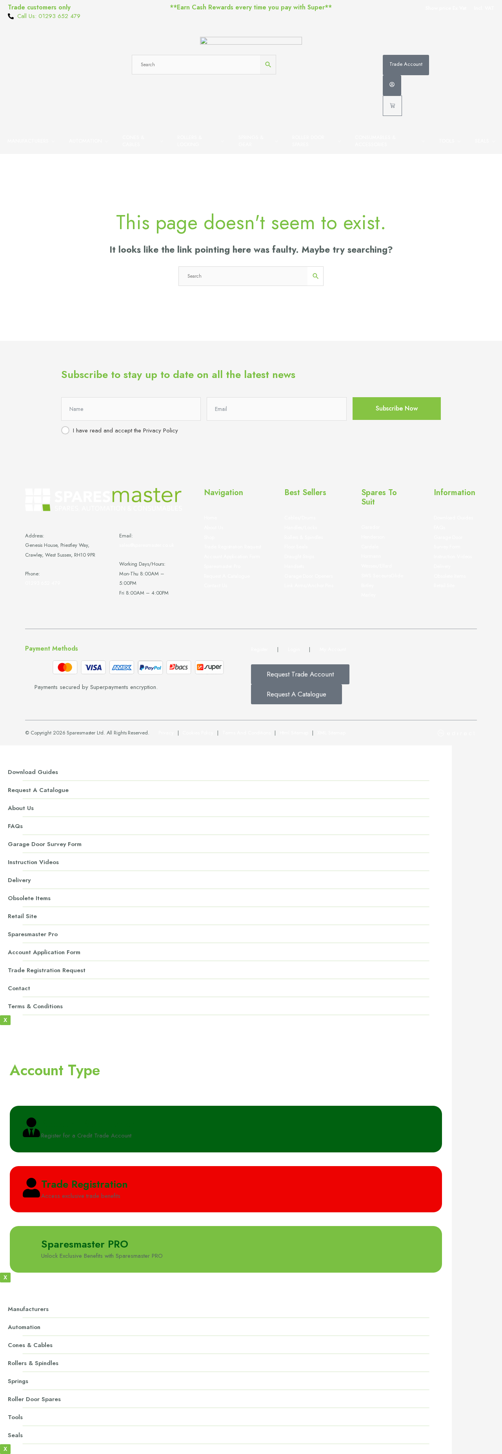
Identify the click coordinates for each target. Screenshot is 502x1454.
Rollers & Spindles (303, 537)
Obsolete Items (450, 576)
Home (210, 517)
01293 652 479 (42, 583)
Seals (482, 141)
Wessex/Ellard (376, 566)
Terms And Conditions (246, 732)
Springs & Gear (251, 141)
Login (294, 649)
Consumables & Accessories (375, 141)
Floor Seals (295, 546)
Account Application (88, 1123)
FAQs (439, 527)
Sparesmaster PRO (84, 1244)
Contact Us (215, 585)
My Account (333, 649)
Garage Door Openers (308, 576)
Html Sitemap (294, 732)
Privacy (165, 732)
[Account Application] (31, 1128)
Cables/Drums (299, 517)
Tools (447, 141)
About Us (21, 808)
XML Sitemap (331, 732)
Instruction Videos (453, 556)
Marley (368, 595)
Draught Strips (299, 556)
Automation (85, 141)
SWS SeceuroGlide (382, 575)
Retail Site (444, 585)
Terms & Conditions (35, 1006)
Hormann (371, 556)
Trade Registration (84, 1184)
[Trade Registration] (31, 1188)
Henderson (373, 537)
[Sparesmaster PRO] (31, 1248)
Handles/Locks (300, 527)
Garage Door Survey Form (45, 844)
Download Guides (453, 517)
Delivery (442, 566)
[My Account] (392, 85)
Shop (209, 537)
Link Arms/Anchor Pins (308, 585)
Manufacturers (28, 141)
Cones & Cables (133, 141)
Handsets (294, 566)
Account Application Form (232, 556)
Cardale (369, 546)
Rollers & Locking (189, 141)
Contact (19, 988)
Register (259, 649)
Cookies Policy (197, 732)
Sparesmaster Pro (222, 566)
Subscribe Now (397, 408)
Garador (370, 527)
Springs (18, 1381)
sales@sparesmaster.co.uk (146, 545)
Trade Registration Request (232, 546)
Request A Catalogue (227, 576)
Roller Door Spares (308, 141)
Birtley (367, 585)
